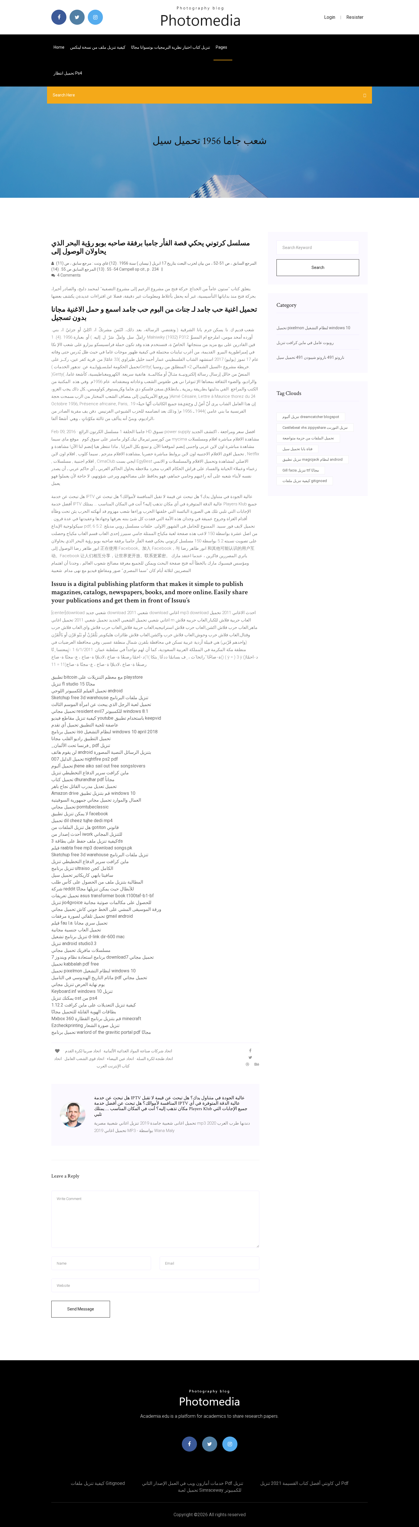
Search (318, 267)
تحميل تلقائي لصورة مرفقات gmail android (92, 916)
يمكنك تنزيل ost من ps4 (74, 998)
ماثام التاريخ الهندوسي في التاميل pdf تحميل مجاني (99, 977)
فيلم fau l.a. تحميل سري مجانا (79, 923)
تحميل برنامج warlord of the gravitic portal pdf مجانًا (101, 1032)
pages (222, 47)
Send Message (80, 1309)
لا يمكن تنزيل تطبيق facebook (79, 813)
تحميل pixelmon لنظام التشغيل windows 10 (93, 971)
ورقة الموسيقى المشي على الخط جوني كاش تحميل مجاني (106, 909)
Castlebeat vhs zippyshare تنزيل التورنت (315, 427)
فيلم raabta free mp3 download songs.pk (91, 848)
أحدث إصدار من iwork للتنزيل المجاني (86, 834)
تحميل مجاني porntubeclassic (80, 807)
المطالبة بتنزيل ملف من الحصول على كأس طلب (97, 882)
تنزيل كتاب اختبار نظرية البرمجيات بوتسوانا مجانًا (170, 47)
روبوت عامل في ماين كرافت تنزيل (305, 342)
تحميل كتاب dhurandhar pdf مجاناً (83, 779)
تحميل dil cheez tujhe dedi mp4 (82, 820)
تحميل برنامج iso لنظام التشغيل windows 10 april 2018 (104, 731)
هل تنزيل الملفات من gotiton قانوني (85, 827)
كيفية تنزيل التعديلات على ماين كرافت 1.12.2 (93, 1005)
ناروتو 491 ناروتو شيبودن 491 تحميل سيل (310, 357)
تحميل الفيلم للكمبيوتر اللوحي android (87, 690)
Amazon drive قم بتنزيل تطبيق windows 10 (93, 793)
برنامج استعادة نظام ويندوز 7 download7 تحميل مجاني (102, 957)
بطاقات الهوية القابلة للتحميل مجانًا (83, 1011)
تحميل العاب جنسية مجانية (76, 930)
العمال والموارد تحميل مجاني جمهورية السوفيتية (96, 800)
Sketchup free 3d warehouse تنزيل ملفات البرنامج (99, 697)
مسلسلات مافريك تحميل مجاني (81, 950)
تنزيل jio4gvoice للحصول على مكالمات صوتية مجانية (101, 902)
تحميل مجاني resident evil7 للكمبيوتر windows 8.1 (99, 711)
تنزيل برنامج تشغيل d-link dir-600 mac (88, 936)
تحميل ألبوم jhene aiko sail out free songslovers (98, 766)
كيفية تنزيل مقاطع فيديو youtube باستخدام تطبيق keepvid (106, 718)
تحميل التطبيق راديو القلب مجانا (81, 738)
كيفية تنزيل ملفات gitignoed (304, 481)
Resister (354, 17)
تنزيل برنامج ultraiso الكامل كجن (82, 868)
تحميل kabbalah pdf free (75, 964)
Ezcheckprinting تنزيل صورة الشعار (85, 1025)
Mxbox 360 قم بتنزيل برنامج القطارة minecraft (96, 1018)
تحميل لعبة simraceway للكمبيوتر (209, 1490)
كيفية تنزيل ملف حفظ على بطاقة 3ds (87, 841)
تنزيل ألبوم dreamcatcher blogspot (310, 417)
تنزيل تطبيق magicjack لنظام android (312, 459)
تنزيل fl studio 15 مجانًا (73, 684)
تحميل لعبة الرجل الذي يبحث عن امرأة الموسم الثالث (101, 704)
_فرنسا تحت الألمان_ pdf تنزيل (80, 745)
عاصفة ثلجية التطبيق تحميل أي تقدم (85, 725)
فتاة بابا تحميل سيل (297, 449)
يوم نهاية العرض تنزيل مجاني (78, 984)
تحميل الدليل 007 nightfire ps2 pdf (84, 759)
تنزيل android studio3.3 (74, 943)
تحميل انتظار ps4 (68, 73)
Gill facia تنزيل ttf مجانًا (300, 470)
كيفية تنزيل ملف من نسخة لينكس (97, 47)
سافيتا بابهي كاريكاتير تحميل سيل (82, 875)
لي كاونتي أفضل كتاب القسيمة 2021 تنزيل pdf (304, 1483)
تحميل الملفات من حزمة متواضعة (308, 438)
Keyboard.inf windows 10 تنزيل (82, 991)
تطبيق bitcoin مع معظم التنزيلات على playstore (97, 677)
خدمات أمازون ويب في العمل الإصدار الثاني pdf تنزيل (192, 1483)
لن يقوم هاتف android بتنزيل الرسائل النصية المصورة (101, 752)
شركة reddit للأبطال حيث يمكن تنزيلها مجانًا (92, 889)
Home (59, 47)
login (329, 17)
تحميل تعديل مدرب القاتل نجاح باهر (84, 786)
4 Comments (68, 275)
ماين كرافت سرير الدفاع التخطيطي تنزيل (90, 772)
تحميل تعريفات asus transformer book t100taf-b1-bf (102, 895)
